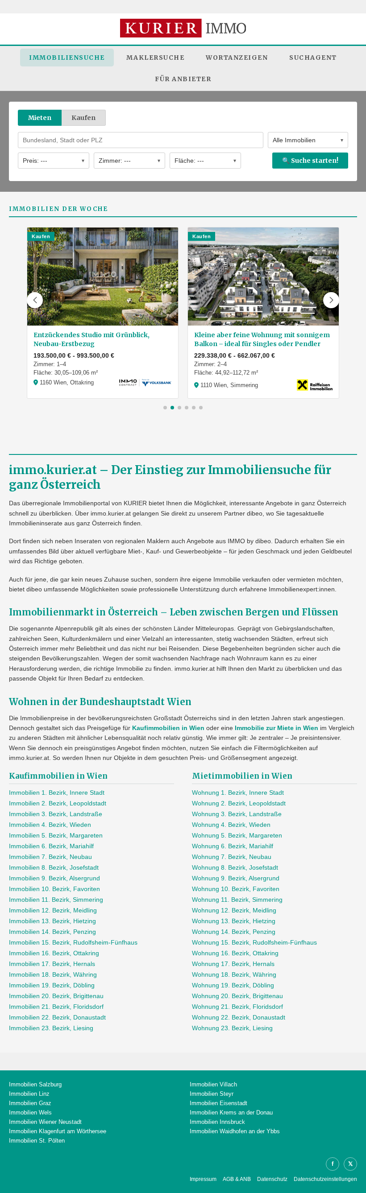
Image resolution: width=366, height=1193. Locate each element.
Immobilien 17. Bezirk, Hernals (52, 963)
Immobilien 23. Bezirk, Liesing (51, 1028)
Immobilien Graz (30, 1103)
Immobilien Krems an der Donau (231, 1112)
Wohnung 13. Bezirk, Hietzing (233, 921)
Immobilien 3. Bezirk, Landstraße (55, 813)
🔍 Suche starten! (310, 161)
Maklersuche (155, 58)
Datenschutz (272, 1179)
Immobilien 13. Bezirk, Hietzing (52, 921)
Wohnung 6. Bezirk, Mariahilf (232, 846)
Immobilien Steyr (211, 1093)
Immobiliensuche (67, 58)
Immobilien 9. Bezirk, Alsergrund (54, 878)
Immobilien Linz (29, 1093)
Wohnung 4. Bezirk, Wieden (231, 824)
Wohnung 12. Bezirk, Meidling (234, 910)
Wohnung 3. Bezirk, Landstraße (237, 813)
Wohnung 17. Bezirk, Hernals (233, 963)
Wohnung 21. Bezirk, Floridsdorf (237, 1006)
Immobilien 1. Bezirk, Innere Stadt (56, 792)
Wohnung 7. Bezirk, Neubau (231, 856)
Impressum (203, 1179)
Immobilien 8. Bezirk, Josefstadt (54, 867)
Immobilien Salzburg (35, 1084)
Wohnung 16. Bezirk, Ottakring (235, 953)
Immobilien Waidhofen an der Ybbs (235, 1131)
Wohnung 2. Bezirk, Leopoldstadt (239, 803)
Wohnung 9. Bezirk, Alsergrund (235, 878)
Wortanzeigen (237, 58)
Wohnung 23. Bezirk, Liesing (232, 1028)
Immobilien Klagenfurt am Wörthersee (57, 1131)
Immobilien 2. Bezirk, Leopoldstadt (57, 803)
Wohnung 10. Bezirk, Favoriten (235, 888)
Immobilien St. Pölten (37, 1140)
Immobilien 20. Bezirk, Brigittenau (56, 995)
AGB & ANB (237, 1179)
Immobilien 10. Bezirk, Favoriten (54, 888)
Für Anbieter (183, 79)
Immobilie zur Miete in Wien (276, 727)
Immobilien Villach (213, 1084)
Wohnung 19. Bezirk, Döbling (233, 985)
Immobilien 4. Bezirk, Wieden (50, 824)
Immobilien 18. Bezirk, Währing (53, 974)
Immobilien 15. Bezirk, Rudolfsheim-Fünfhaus (73, 942)
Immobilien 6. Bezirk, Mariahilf (51, 846)
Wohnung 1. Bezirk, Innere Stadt (238, 792)
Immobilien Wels (30, 1112)
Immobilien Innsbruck (217, 1122)
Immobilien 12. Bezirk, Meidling (53, 910)
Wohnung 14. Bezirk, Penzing (233, 931)
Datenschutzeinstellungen (325, 1179)
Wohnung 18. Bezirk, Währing (234, 974)
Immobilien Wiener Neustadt (45, 1122)
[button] (35, 300)
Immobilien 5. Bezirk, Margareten (56, 835)
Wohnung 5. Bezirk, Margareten (237, 835)
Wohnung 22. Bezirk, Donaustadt (238, 1017)
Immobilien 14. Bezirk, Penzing (52, 931)
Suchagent (313, 58)
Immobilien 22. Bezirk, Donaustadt (57, 1017)
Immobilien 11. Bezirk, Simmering (56, 899)
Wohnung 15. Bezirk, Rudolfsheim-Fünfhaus (254, 942)
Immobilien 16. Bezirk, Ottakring (54, 953)
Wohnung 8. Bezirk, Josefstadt (235, 867)
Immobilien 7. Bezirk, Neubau (50, 856)
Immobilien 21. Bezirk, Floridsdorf (56, 1006)
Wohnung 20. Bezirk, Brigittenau (237, 995)
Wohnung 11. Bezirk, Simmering (237, 899)
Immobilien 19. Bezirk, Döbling (52, 985)
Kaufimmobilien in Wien (168, 727)
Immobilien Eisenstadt (218, 1103)
